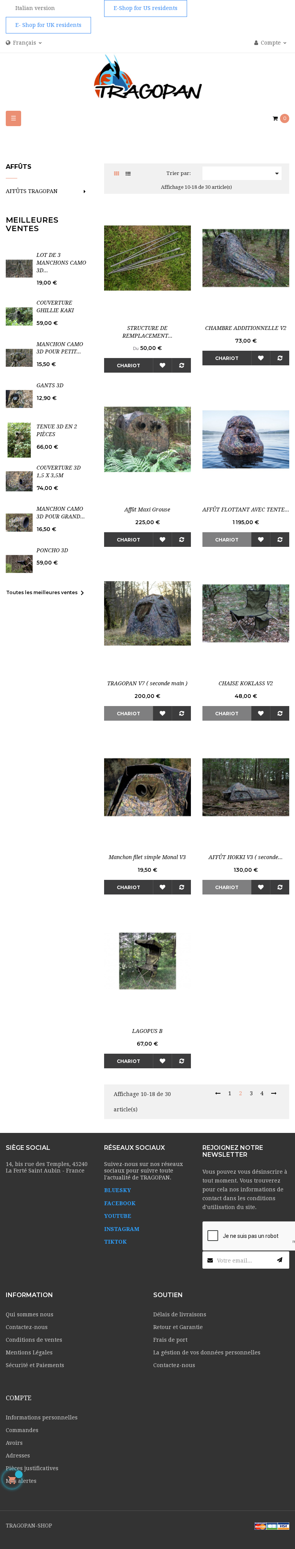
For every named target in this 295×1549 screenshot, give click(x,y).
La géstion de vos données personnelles (206, 1352)
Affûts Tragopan (32, 191)
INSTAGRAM (121, 1229)
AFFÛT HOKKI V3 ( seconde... (246, 857)
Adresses (18, 1455)
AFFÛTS (18, 166)
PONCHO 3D (52, 550)
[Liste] (128, 173)
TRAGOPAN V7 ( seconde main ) (147, 683)
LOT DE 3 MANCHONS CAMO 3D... (61, 262)
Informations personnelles (42, 1417)
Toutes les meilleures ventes (46, 593)
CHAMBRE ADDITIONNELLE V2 (246, 328)
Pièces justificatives (32, 1468)
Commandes (22, 1430)
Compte (18, 1398)
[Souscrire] (279, 1260)
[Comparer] (181, 365)
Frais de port (170, 1340)
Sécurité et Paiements (35, 1365)
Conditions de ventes (34, 1340)
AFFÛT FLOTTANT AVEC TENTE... (245, 509)
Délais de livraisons (179, 1314)
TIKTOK (115, 1242)
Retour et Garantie (178, 1327)
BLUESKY (117, 1190)
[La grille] (116, 173)
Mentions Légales (29, 1352)
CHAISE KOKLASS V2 (246, 683)
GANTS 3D (49, 385)
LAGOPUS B (147, 1031)
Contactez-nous (27, 1327)
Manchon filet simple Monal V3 (147, 857)
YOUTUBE (117, 1216)
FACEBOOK (120, 1203)
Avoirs (14, 1443)
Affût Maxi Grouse (147, 509)
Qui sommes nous (29, 1314)
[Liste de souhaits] (162, 365)
